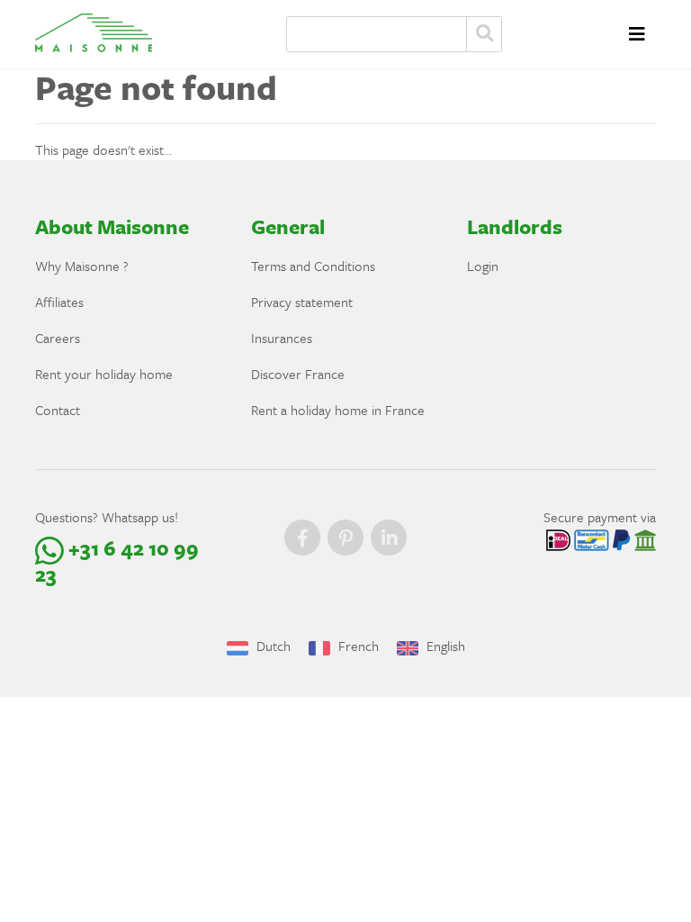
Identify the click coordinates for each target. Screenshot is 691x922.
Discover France (298, 374)
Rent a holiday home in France (338, 410)
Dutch (272, 645)
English (444, 645)
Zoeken (484, 34)
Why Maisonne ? (82, 266)
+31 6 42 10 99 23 (117, 561)
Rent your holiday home (104, 374)
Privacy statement (302, 302)
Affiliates (59, 302)
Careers (57, 338)
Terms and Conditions (313, 266)
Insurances (281, 338)
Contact (57, 410)
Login (482, 266)
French (357, 645)
